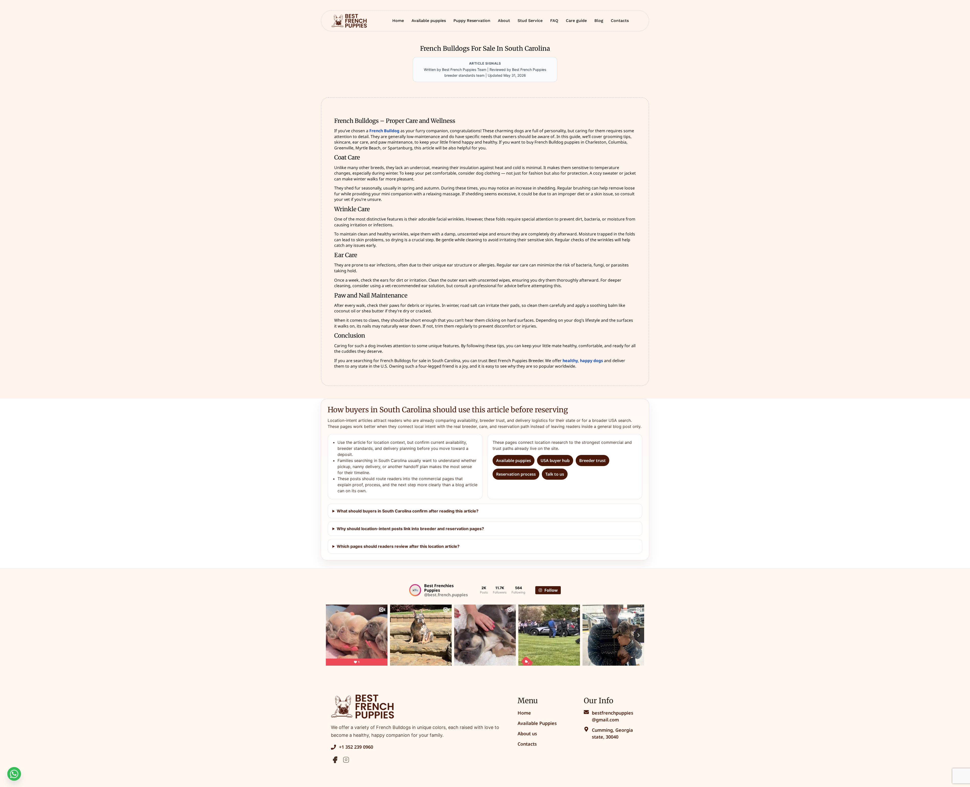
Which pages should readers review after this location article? (398, 546)
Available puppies (428, 20)
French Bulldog (384, 130)
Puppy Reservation (471, 20)
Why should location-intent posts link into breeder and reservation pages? (410, 528)
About (504, 20)
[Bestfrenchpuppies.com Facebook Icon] (335, 760)
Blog (598, 20)
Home (398, 20)
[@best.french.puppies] (415, 590)
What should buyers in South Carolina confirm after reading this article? (407, 510)
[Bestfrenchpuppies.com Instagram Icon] (346, 760)
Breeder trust (592, 460)
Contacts (620, 20)
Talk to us (554, 474)
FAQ (554, 20)
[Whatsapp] (14, 774)
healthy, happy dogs (583, 360)
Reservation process (516, 474)
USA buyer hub (555, 460)
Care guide (576, 20)
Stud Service (530, 20)
